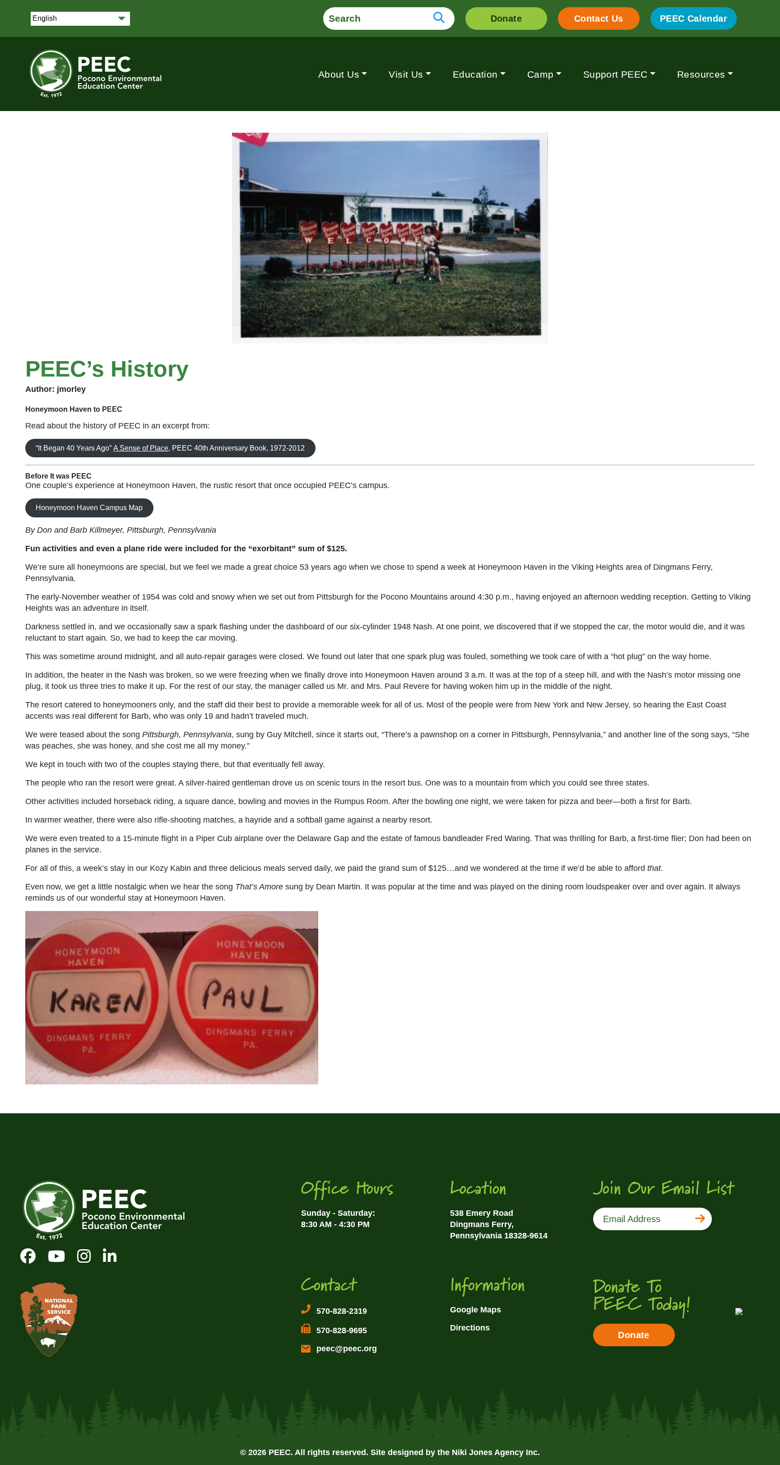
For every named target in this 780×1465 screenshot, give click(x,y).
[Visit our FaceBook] (28, 1256)
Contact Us (598, 18)
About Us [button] (338, 74)
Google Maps (475, 1309)
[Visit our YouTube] (56, 1256)
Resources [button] (701, 74)
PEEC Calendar (693, 18)
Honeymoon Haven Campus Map (89, 508)
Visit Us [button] (406, 74)
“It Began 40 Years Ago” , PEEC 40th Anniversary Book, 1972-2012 (170, 448)
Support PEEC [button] (615, 74)
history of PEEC (111, 425)
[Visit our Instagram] (84, 1256)
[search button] (439, 18)
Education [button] (475, 74)
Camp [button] (540, 74)
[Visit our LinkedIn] (109, 1256)
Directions (470, 1327)
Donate (506, 18)
